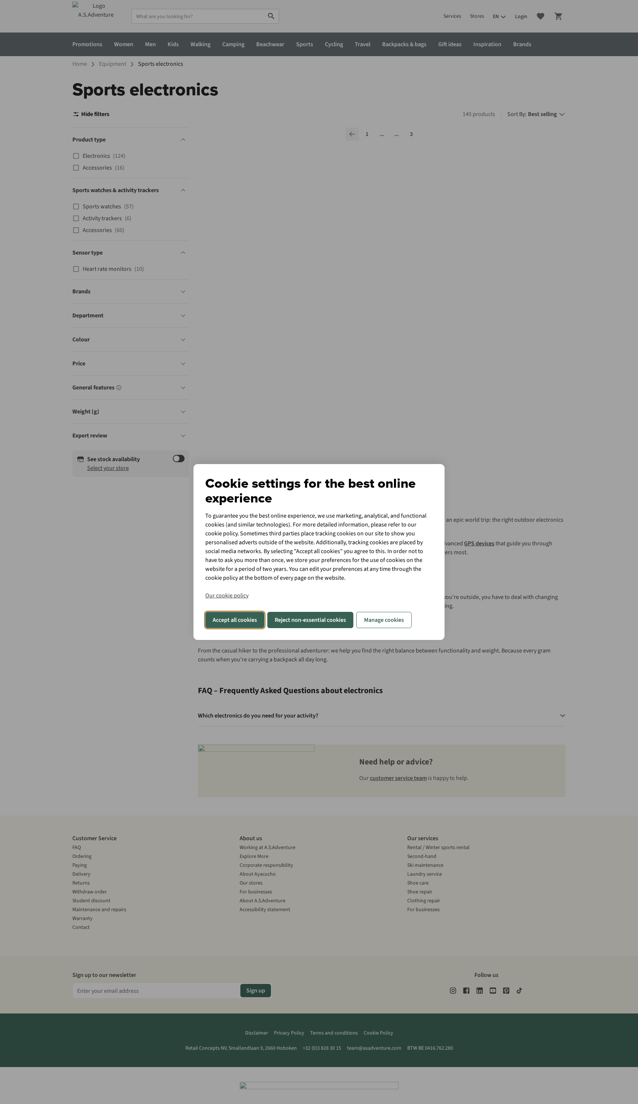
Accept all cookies (235, 620)
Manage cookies (384, 620)
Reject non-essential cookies (310, 620)
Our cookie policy (226, 596)
